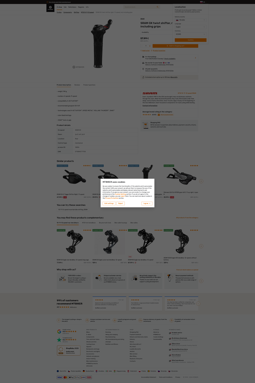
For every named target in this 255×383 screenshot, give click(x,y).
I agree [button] (147, 203)
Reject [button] (120, 203)
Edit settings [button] (109, 203)
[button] (123, 196)
